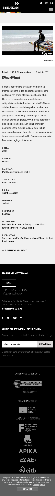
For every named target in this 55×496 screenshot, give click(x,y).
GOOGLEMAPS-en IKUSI (12, 309)
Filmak (5, 72)
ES (41, 3)
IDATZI (9, 283)
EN (51, 3)
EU (46, 3)
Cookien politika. (39, 485)
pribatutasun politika (40, 351)
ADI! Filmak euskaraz (22, 72)
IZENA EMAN (45, 344)
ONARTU (27, 489)
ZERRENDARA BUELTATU (16, 250)
